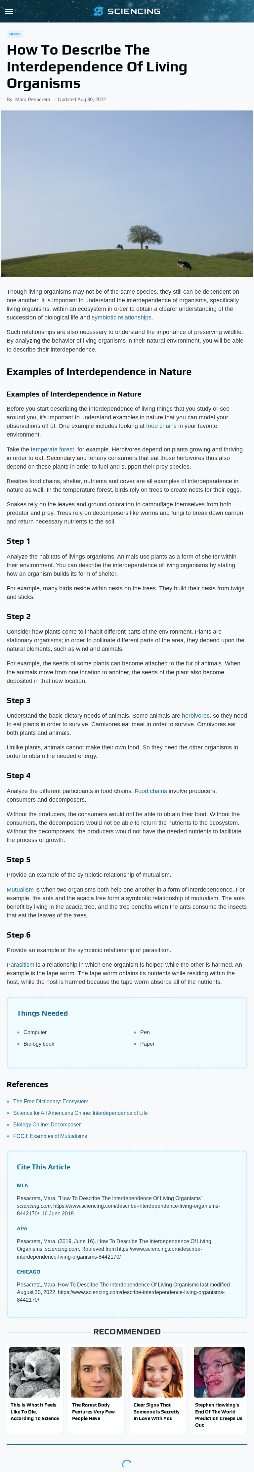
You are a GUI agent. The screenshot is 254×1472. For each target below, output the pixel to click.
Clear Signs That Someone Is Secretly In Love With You (157, 1411)
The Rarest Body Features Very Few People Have (93, 1411)
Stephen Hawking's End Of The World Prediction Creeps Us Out (218, 1415)
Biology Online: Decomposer (47, 1124)
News (15, 34)
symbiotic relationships (121, 317)
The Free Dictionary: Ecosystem (50, 1101)
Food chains (151, 791)
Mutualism (20, 889)
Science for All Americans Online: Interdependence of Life (80, 1113)
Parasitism (20, 964)
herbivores (196, 715)
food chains (161, 426)
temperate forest (52, 449)
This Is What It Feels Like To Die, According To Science (35, 1411)
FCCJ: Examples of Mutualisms (50, 1136)
